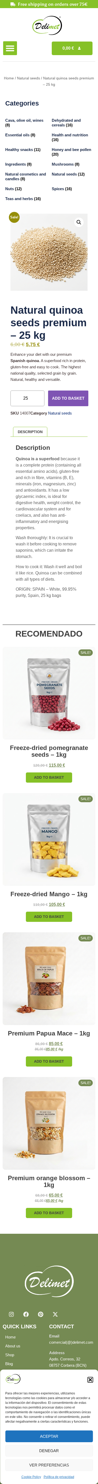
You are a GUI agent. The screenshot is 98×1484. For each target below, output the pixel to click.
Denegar (49, 1450)
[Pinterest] (40, 1314)
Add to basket (68, 398)
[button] (90, 1379)
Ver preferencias (49, 1465)
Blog (9, 1363)
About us (12, 1346)
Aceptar (49, 1436)
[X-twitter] (55, 1314)
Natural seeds (28, 78)
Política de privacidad (59, 1477)
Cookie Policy (31, 1477)
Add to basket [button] (49, 777)
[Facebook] (26, 1314)
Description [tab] (30, 432)
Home (9, 78)
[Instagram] (11, 1314)
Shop (9, 1355)
